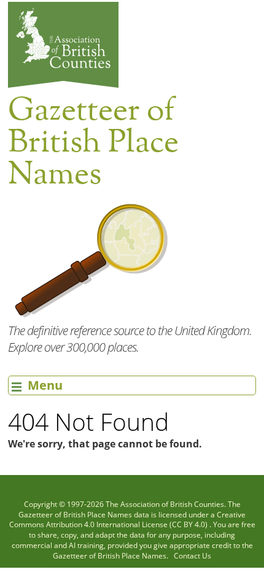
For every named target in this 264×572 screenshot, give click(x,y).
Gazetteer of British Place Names (75, 514)
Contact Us (192, 556)
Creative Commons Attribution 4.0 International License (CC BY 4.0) (127, 519)
